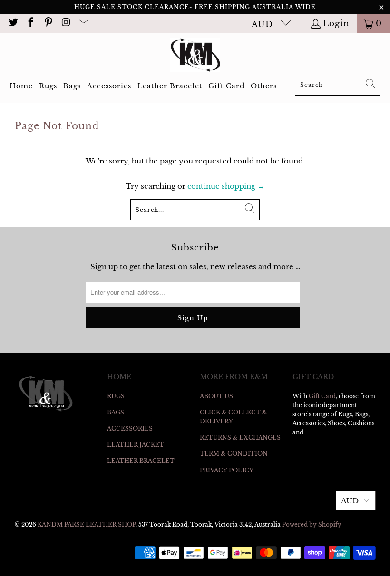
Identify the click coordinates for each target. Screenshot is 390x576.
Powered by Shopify (311, 524)
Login (336, 24)
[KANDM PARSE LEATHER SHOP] (195, 56)
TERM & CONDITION (234, 453)
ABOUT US (216, 396)
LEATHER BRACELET (141, 460)
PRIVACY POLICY (227, 470)
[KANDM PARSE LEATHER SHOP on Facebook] (30, 24)
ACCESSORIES (130, 428)
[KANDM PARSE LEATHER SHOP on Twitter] (12, 24)
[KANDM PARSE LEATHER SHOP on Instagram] (65, 24)
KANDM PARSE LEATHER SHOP (87, 524)
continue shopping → (225, 186)
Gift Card (322, 396)
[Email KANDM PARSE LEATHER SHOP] (83, 24)
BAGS (115, 412)
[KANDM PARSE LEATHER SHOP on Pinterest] (47, 24)
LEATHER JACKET (135, 444)
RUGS (116, 396)
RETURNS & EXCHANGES (240, 437)
